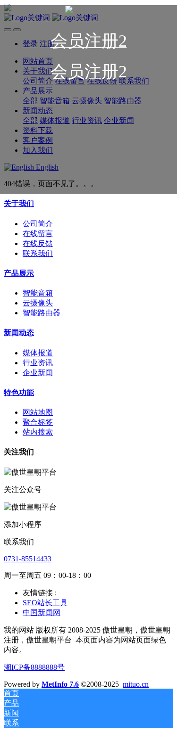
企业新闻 (38, 373)
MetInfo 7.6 (60, 684)
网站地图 (38, 412)
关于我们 (19, 203)
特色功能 (19, 392)
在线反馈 (38, 243)
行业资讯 (38, 363)
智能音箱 (38, 293)
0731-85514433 (27, 559)
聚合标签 (38, 422)
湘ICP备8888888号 (34, 667)
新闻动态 (19, 333)
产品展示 (19, 273)
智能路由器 (41, 313)
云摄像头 (38, 303)
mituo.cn (136, 684)
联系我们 (38, 253)
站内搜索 (38, 432)
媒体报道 (38, 353)
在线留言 (38, 234)
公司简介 (38, 224)
